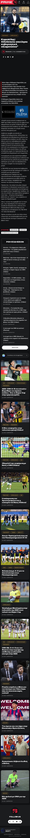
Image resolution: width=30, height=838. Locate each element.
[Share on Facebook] (3, 57)
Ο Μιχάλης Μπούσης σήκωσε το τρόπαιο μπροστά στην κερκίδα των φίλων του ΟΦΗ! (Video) (15, 320)
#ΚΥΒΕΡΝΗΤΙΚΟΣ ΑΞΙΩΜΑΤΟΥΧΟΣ (9, 232)
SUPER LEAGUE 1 (14, 35)
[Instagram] (13, 821)
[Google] (20, 821)
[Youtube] (16, 821)
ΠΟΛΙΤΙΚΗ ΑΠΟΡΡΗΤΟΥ (8, 834)
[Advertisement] (15, 70)
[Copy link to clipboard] (12, 57)
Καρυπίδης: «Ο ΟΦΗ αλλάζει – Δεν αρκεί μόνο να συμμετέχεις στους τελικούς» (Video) (14, 280)
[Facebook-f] (10, 821)
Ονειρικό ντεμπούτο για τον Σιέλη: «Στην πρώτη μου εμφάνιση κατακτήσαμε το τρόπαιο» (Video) (14, 300)
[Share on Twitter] (5, 57)
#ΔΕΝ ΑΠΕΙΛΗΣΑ (14, 229)
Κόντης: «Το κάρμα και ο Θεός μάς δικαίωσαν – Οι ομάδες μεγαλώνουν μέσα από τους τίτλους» (14, 249)
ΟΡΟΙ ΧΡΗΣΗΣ (17, 834)
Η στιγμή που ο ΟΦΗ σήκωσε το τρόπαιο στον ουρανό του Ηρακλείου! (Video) (15, 338)
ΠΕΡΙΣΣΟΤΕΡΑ (15, 347)
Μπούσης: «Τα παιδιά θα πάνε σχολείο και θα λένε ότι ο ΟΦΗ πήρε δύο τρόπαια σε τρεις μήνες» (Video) (15, 310)
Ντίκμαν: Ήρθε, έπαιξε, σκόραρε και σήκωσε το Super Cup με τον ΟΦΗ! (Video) (15, 270)
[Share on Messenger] (8, 57)
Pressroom (8, 51)
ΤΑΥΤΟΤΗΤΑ (23, 834)
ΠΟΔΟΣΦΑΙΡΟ (5, 35)
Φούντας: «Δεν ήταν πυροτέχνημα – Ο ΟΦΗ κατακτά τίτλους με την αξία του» (15, 259)
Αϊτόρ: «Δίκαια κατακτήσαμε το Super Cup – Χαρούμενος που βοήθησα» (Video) (13, 290)
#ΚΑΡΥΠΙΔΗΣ (23, 229)
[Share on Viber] (10, 57)
